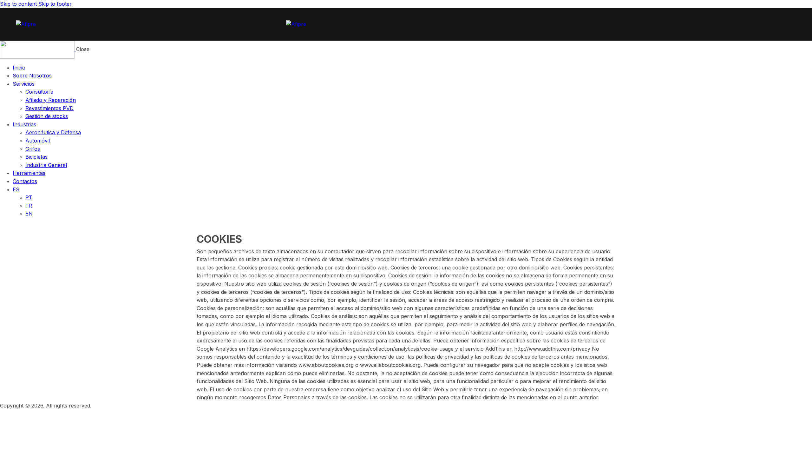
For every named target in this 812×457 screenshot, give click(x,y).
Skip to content (18, 4)
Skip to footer (55, 4)
